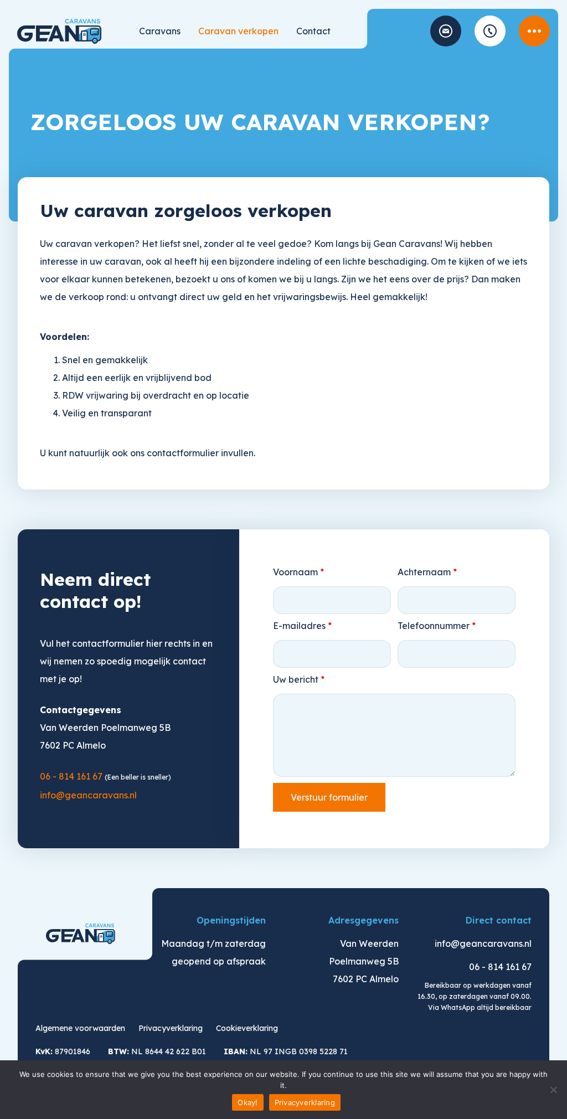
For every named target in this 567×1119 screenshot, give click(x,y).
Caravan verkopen (238, 31)
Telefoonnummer (437, 625)
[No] (553, 1089)
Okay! (247, 1102)
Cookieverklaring (247, 1028)
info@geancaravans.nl (445, 31)
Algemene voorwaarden (80, 1028)
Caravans (160, 31)
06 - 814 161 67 (490, 31)
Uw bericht (298, 679)
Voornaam (298, 571)
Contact (313, 31)
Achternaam (427, 571)
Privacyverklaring (170, 1028)
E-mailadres (302, 625)
